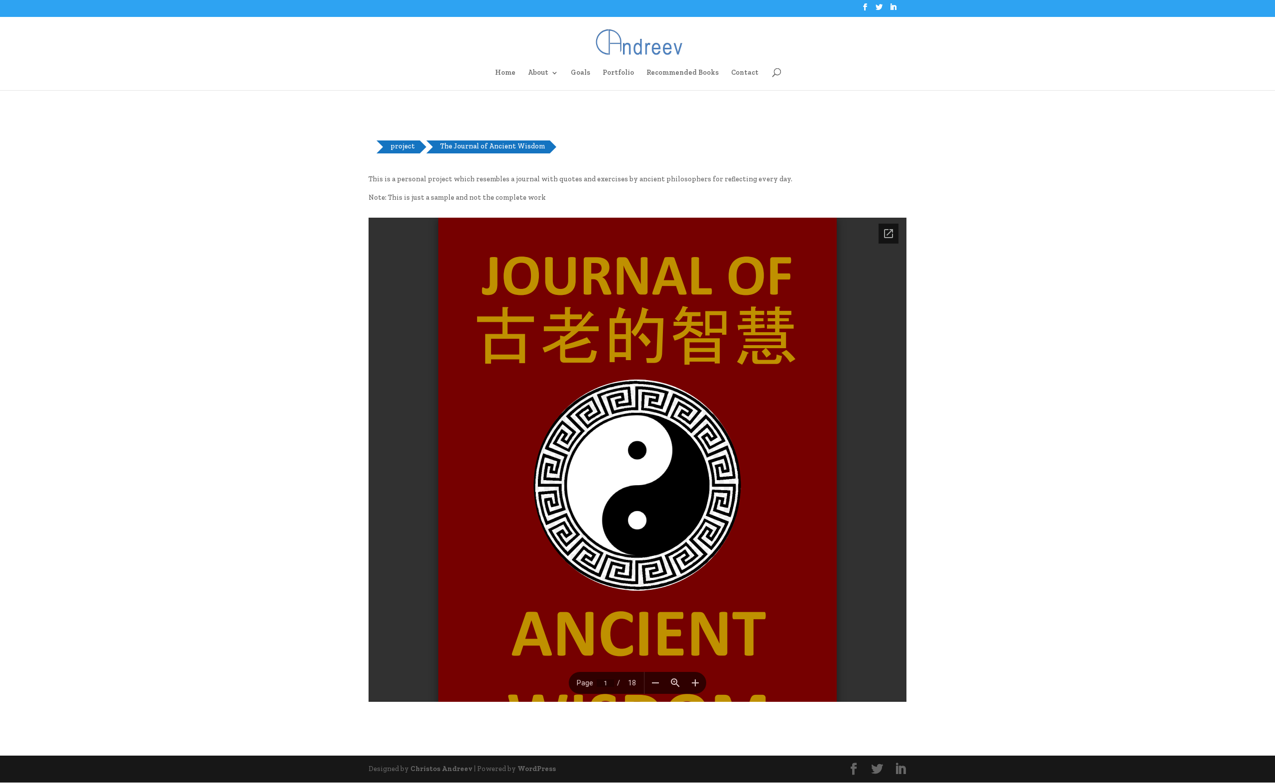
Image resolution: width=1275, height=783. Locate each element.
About (538, 73)
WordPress (536, 769)
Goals (580, 73)
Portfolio (618, 73)
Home (505, 73)
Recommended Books (682, 73)
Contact (745, 73)
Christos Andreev (441, 769)
